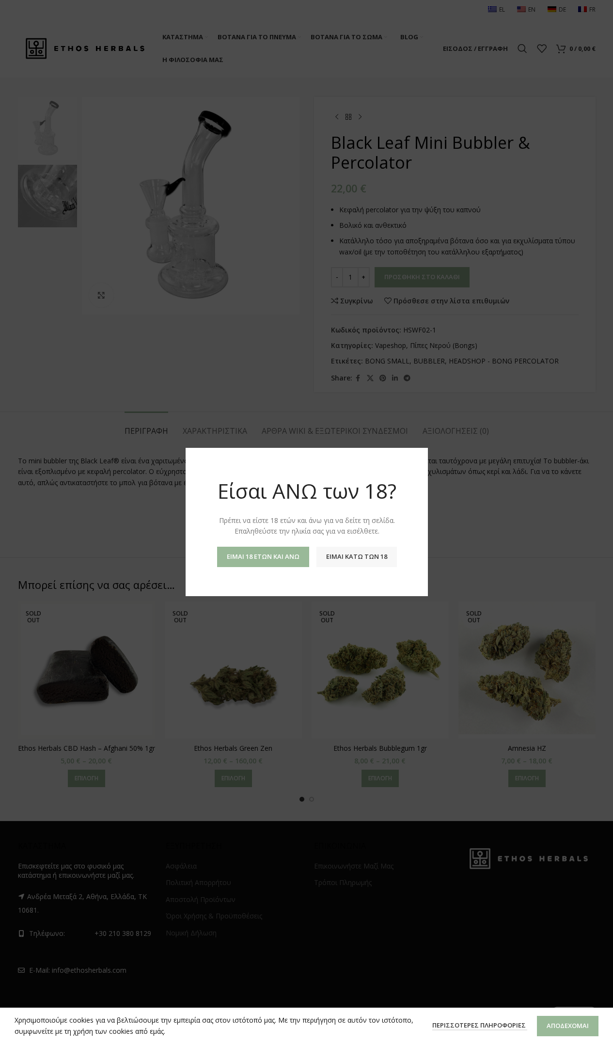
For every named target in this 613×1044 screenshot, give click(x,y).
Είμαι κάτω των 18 (356, 556)
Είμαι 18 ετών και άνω (262, 556)
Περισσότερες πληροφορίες (479, 1025)
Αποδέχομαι (568, 1025)
